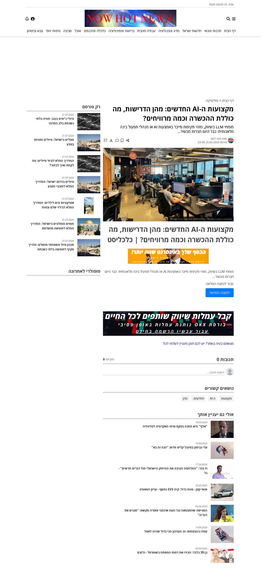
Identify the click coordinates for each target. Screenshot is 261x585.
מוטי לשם (216, 138)
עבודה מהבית (146, 30)
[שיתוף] (127, 140)
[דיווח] (105, 140)
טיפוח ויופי (53, 30)
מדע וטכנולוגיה (168, 30)
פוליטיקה (212, 100)
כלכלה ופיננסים (95, 30)
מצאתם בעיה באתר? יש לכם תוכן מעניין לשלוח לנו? (197, 343)
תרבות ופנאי (212, 30)
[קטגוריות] (234, 18)
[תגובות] (117, 140)
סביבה (67, 30)
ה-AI (212, 398)
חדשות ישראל (191, 30)
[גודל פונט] (111, 140)
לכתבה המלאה (219, 292)
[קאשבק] (168, 257)
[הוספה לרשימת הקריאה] (122, 140)
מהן (185, 398)
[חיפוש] (228, 18)
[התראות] (27, 18)
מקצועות (226, 398)
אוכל (78, 30)
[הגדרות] (33, 18)
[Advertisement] (130, 65)
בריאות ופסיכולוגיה (121, 30)
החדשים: (198, 398)
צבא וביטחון (35, 30)
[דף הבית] (130, 19)
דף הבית (230, 30)
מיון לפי (109, 359)
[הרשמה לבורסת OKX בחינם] (168, 324)
